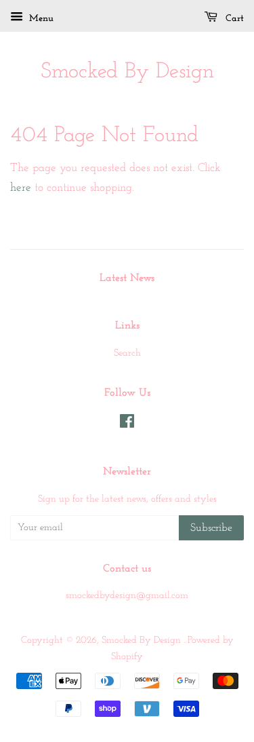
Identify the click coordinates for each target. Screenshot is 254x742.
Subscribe (211, 528)
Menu (40, 19)
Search (127, 353)
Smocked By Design (127, 72)
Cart (233, 19)
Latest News (127, 278)
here (20, 187)
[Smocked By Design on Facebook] (127, 425)
